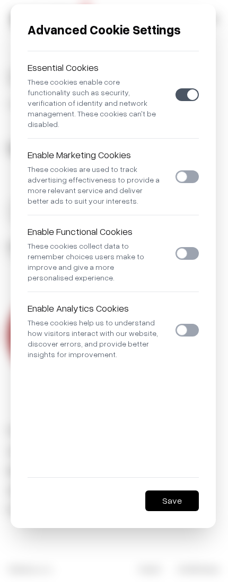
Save (172, 500)
